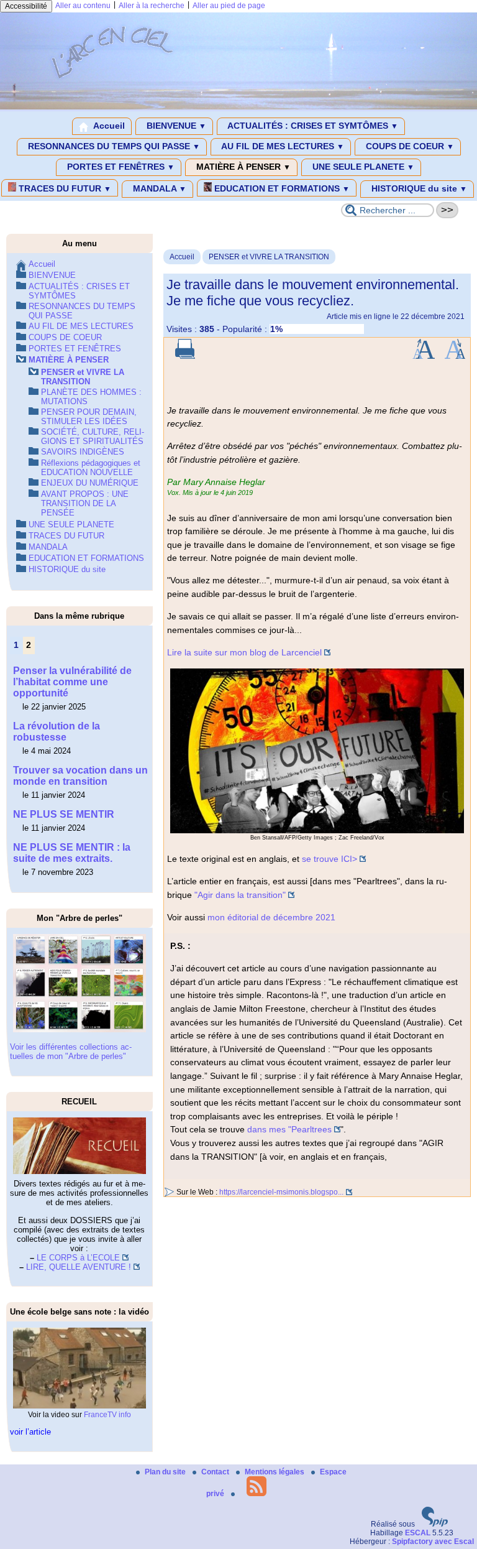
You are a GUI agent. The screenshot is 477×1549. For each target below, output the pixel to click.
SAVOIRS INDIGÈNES (82, 451)
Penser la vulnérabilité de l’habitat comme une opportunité (72, 681)
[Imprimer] (185, 356)
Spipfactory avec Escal (433, 1541)
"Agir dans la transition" (240, 895)
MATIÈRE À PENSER (242, 167)
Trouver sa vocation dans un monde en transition (80, 776)
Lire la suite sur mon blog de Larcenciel (244, 652)
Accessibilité (26, 6)
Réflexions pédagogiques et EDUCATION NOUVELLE (90, 467)
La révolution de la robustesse (56, 731)
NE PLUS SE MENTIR (63, 814)
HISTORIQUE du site (418, 188)
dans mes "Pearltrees (289, 1129)
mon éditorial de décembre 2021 (271, 917)
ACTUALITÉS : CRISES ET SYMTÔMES (311, 126)
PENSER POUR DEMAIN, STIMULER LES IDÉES (89, 416)
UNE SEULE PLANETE (362, 167)
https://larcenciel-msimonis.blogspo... (281, 1192)
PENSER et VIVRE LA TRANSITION (269, 256)
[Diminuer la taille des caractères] (455, 356)
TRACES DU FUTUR (63, 188)
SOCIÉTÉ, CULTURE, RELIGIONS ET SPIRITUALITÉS (92, 436)
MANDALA (158, 188)
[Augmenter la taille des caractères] (423, 356)
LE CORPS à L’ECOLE (78, 1257)
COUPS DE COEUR (408, 146)
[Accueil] (238, 107)
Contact (216, 1472)
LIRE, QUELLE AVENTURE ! (78, 1267)
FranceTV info (107, 1414)
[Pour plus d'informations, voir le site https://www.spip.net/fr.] (435, 1524)
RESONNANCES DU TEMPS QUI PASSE (112, 146)
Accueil (108, 126)
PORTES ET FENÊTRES (120, 167)
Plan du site (166, 1472)
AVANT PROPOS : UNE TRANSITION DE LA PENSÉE (85, 503)
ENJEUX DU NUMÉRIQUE (90, 483)
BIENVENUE (175, 126)
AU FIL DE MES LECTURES (281, 146)
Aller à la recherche (151, 5)
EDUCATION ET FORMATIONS (281, 188)
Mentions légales (275, 1472)
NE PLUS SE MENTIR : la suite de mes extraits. (71, 853)
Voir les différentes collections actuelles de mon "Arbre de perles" (71, 1051)
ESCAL (417, 1532)
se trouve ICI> (329, 859)
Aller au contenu (83, 5)
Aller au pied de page (229, 5)
